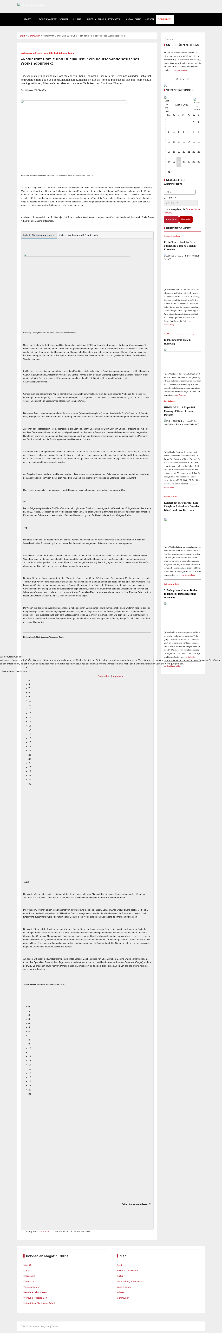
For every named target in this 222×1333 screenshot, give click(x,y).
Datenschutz (104, 676)
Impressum (118, 676)
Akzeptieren (7, 671)
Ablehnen (22, 671)
